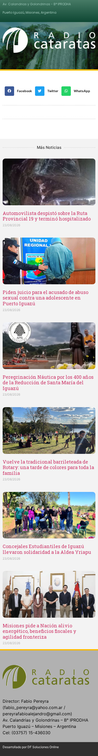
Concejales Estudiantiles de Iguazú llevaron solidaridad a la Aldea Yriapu (47, 549)
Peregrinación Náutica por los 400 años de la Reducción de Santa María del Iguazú (48, 382)
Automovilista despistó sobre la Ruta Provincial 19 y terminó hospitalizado (47, 216)
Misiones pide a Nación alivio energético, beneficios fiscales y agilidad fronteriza (39, 631)
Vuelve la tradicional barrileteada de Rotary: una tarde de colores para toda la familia (48, 467)
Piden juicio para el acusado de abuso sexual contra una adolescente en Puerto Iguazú (45, 298)
